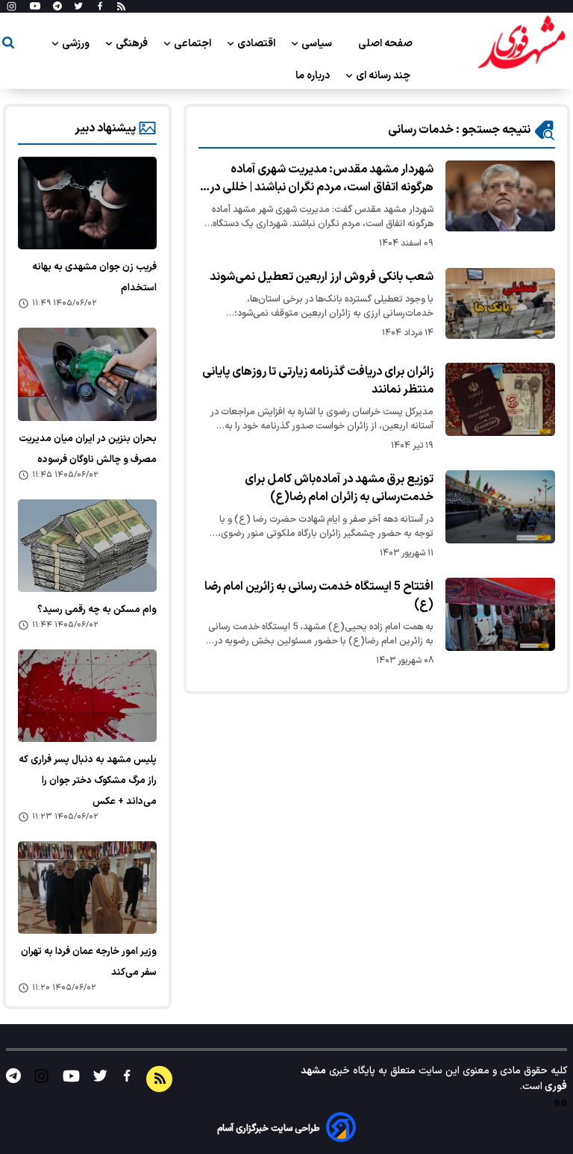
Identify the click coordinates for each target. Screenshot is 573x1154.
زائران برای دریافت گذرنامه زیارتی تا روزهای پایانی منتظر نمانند (317, 381)
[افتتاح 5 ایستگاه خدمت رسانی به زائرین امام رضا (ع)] (500, 614)
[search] (8, 45)
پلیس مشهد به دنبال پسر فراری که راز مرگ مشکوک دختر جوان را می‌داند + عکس (88, 780)
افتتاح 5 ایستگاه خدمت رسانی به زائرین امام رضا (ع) (318, 596)
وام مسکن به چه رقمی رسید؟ (97, 609)
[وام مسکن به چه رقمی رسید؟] (87, 545)
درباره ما (313, 76)
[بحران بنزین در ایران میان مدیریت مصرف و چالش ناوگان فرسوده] (87, 374)
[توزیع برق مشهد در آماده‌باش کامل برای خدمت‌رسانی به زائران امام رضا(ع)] (500, 506)
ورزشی (77, 44)
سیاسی (317, 44)
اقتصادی (257, 44)
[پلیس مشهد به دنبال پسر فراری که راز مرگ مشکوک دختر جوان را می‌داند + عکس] (87, 695)
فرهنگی (133, 44)
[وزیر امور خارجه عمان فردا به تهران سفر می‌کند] (87, 887)
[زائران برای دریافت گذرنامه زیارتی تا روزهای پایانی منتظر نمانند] (500, 399)
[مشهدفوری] (521, 43)
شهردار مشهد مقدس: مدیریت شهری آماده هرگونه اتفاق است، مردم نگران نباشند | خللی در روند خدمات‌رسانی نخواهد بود (321, 178)
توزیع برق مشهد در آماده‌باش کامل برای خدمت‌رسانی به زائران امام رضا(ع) (339, 488)
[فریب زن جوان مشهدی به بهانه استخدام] (87, 203)
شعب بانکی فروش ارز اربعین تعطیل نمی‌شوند (321, 277)
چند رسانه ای (384, 76)
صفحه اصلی (385, 44)
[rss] (121, 6)
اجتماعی (193, 44)
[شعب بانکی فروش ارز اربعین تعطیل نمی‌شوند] (500, 303)
